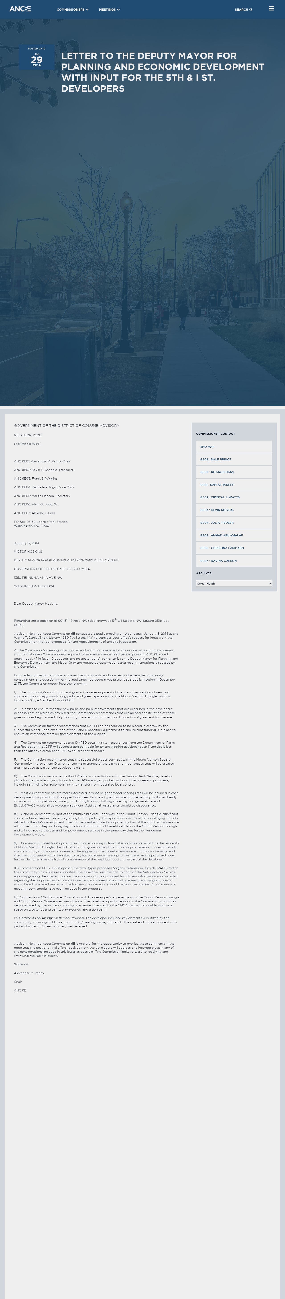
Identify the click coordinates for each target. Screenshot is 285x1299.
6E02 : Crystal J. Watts (220, 497)
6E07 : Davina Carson (218, 560)
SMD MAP (207, 446)
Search (241, 9)
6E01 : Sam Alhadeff (217, 484)
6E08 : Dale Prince (215, 459)
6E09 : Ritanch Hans (217, 472)
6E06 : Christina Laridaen (222, 548)
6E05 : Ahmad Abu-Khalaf (221, 535)
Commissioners (71, 9)
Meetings (107, 9)
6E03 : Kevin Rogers (217, 509)
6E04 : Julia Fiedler (217, 522)
